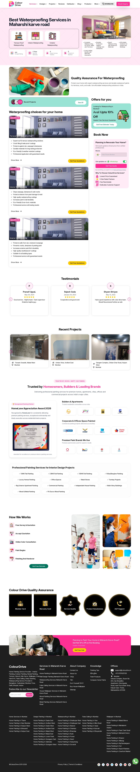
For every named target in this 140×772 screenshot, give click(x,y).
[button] (98, 154)
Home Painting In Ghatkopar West (69, 720)
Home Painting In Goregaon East (44, 739)
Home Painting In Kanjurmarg (68, 742)
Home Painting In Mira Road (91, 723)
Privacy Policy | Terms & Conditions (70, 764)
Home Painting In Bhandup (67, 731)
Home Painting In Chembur (67, 728)
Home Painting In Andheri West (44, 723)
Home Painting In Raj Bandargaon (118, 743)
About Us (73, 673)
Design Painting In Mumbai (42, 717)
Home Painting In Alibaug (115, 741)
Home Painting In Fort (114, 746)
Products (87, 4)
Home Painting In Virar (90, 720)
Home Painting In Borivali (90, 728)
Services (32, 4)
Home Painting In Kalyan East (19, 731)
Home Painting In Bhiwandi (18, 728)
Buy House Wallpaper (77, 686)
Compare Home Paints (98, 680)
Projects (52, 4)
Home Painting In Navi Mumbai (19, 723)
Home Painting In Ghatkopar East (69, 723)
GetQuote (70, 4)
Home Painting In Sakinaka (42, 742)
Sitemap (73, 690)
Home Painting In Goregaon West (44, 744)
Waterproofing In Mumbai (66, 717)
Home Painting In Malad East (43, 734)
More (96, 4)
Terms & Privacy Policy (119, 170)
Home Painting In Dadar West (43, 726)
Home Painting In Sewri (66, 739)
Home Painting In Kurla (65, 734)
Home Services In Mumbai (18, 717)
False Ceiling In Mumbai (90, 717)
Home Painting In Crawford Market (118, 751)
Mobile (98, 151)
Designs (42, 4)
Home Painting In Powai (66, 736)
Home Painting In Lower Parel (43, 736)
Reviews (61, 4)
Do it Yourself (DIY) (77, 683)
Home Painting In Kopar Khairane (118, 749)
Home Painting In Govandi (67, 744)
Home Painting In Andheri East (43, 728)
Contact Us (74, 670)
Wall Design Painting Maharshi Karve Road (54, 677)
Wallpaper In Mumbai (114, 717)
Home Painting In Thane (17, 720)
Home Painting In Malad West (43, 731)
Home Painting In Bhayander (92, 731)
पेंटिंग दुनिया (93, 673)
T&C (71, 680)
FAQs (72, 677)
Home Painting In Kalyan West (19, 726)
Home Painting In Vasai (90, 726)
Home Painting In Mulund (66, 726)
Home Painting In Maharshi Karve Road (53, 673)
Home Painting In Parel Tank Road (118, 730)
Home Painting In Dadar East (43, 720)
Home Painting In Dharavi (115, 738)
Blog (79, 4)
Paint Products (95, 677)
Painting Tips (94, 670)
